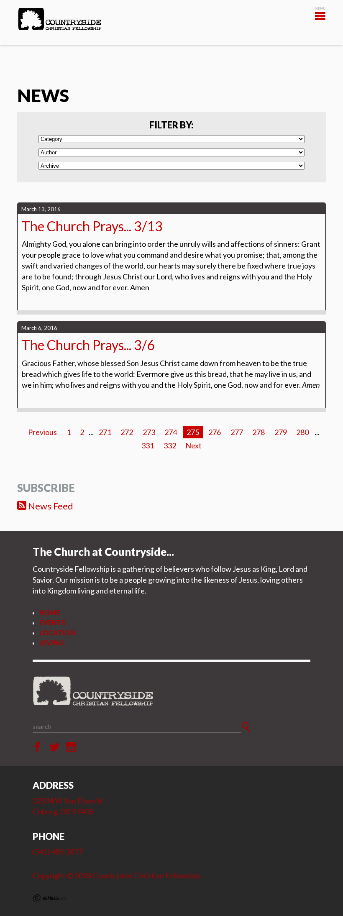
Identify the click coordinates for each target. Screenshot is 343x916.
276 (214, 432)
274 (170, 432)
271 (105, 432)
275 (193, 432)
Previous (42, 432)
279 (280, 432)
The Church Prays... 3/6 (88, 345)
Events (52, 623)
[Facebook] (38, 747)
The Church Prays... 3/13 (92, 226)
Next (193, 445)
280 (302, 432)
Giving (51, 643)
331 (147, 445)
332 (170, 445)
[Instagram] (71, 747)
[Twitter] (54, 747)
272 (126, 432)
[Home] (171, 691)
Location (57, 633)
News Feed (49, 506)
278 (258, 432)
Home (49, 613)
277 (236, 432)
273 (149, 432)
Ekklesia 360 (49, 898)
